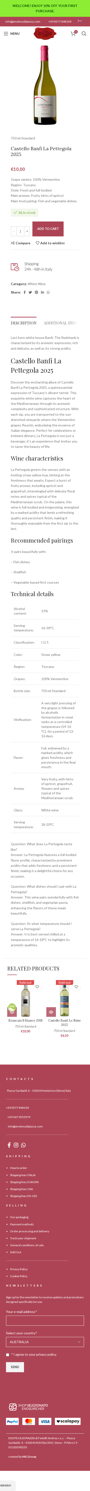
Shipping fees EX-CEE (23, 1196)
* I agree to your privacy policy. (34, 1354)
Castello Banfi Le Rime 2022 (64, 1022)
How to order (18, 1168)
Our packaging (19, 1217)
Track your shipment (23, 1238)
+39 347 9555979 (18, 1117)
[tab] (23, 322)
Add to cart (48, 229)
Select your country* (21, 1333)
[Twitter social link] (30, 292)
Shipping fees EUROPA (24, 1182)
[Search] (84, 33)
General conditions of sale (27, 1245)
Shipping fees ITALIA (23, 1175)
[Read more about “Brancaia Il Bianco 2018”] (12, 1012)
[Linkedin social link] (42, 292)
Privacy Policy (19, 1269)
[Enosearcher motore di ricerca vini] (28, 1406)
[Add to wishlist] (37, 986)
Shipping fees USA (21, 1189)
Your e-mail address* (21, 1312)
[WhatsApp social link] (48, 292)
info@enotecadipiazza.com (23, 21)
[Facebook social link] (24, 292)
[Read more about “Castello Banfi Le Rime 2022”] (51, 1012)
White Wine (37, 284)
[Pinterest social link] (36, 292)
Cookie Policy (18, 1276)
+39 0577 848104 (59, 21)
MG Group (29, 1456)
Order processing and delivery (29, 1231)
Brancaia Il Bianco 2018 (25, 1020)
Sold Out (15, 1252)
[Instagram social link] (16, 1145)
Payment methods (22, 1224)
